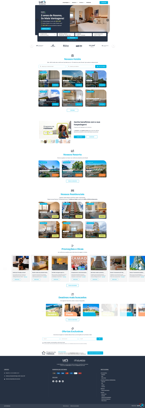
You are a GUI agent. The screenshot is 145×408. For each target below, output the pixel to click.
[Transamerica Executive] (79, 45)
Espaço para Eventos (105, 390)
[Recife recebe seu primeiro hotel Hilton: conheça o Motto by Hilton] (40, 263)
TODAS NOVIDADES (72, 285)
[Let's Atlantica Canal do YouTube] (63, 381)
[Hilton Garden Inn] (40, 45)
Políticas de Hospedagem (106, 397)
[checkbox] (64, 343)
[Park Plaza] (92, 45)
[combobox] (46, 35)
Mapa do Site (103, 394)
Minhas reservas (72, 40)
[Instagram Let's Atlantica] (56, 381)
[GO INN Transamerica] (66, 45)
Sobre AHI (103, 381)
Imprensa (103, 386)
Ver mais (72, 110)
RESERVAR (103, 2)
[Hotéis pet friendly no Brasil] (21, 263)
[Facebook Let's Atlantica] (53, 381)
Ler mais (25, 276)
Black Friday (103, 377)
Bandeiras (103, 374)
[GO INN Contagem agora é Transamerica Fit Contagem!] (60, 263)
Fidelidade (88, 2)
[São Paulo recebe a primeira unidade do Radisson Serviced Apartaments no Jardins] (99, 263)
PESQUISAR (72, 37)
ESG (102, 383)
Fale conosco (104, 400)
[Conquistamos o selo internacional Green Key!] (79, 263)
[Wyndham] (105, 45)
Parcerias (103, 395)
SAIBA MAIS (79, 136)
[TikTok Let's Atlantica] (60, 381)
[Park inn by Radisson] (53, 45)
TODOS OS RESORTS (72, 181)
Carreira (102, 384)
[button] (37, 20)
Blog (102, 376)
